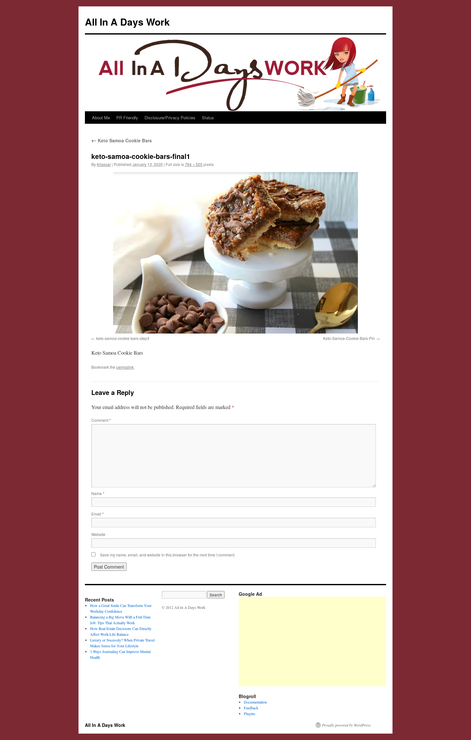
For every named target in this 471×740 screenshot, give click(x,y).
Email (97, 513)
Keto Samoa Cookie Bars (121, 140)
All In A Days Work (127, 21)
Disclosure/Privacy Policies (170, 117)
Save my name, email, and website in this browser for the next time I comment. (167, 554)
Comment (101, 420)
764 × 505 (193, 164)
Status (208, 117)
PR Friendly (127, 117)
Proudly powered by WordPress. (347, 725)
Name (97, 493)
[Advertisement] (355, 641)
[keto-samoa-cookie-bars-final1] (235, 253)
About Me (101, 117)
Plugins (249, 713)
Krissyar (104, 164)
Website (98, 534)
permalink (125, 367)
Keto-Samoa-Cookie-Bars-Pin (349, 338)
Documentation (255, 702)
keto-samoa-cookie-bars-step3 (122, 338)
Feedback (251, 707)
